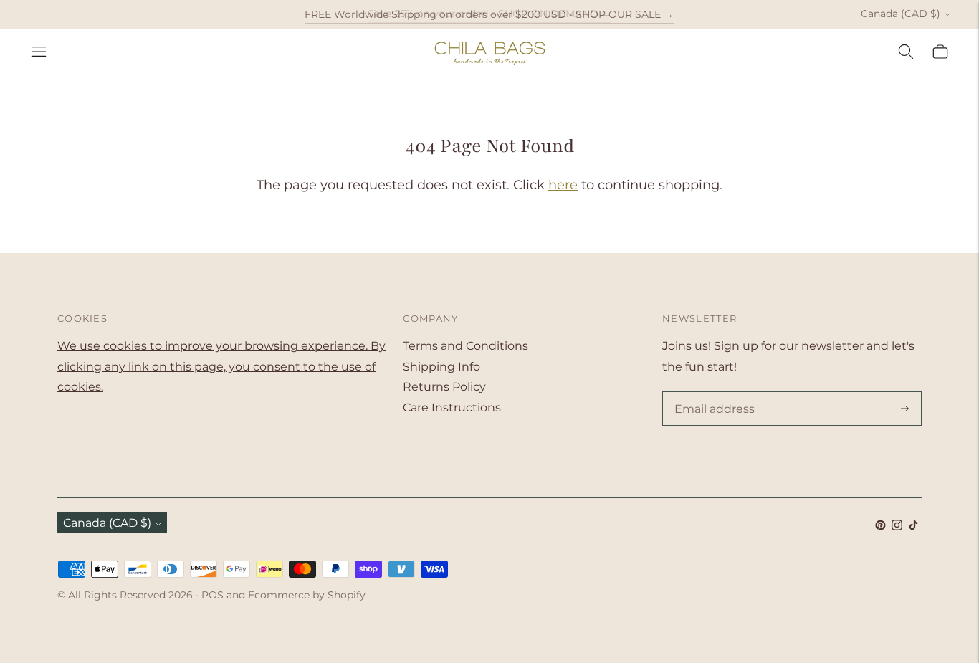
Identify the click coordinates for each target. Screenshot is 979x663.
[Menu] (39, 51)
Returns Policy (444, 386)
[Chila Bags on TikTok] (913, 526)
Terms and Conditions (465, 346)
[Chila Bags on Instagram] (897, 526)
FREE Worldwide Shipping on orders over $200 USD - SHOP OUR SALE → (489, 13)
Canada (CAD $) (900, 13)
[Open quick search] (906, 51)
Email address (712, 392)
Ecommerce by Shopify (307, 594)
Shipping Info (441, 366)
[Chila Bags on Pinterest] (880, 526)
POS (212, 594)
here (563, 185)
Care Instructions (452, 407)
